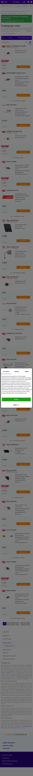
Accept (16, 399)
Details (16, 371)
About (27, 371)
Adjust (15, 405)
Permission (6, 371)
